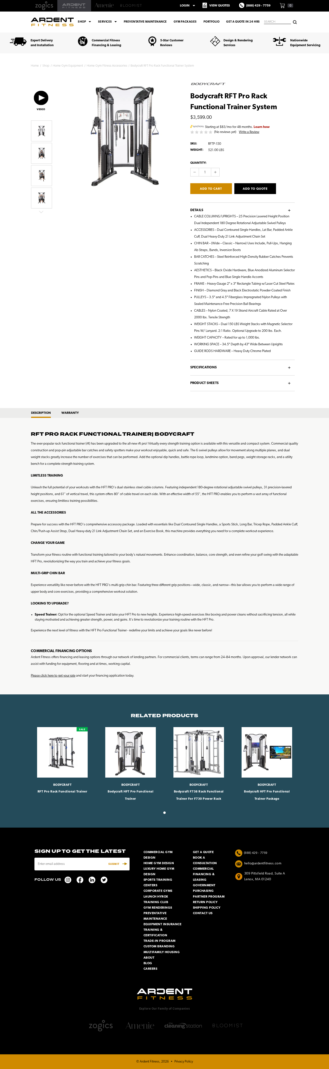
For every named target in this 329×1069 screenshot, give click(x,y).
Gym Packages (185, 21)
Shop (85, 22)
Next (41, 212)
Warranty (70, 413)
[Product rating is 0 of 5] (201, 132)
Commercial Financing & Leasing (204, 874)
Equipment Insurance (163, 924)
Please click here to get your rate (53, 676)
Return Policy (205, 902)
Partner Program (209, 896)
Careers (151, 968)
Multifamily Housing (162, 952)
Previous (41, 116)
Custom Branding (159, 946)
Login (188, 5)
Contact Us (203, 913)
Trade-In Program (160, 941)
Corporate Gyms (158, 891)
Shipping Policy (207, 907)
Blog (148, 963)
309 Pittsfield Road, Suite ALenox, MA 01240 (264, 876)
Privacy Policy (183, 1061)
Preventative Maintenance (145, 21)
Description (41, 413)
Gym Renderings (158, 907)
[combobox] (277, 22)
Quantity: (198, 162)
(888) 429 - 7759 (255, 853)
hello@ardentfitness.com (263, 863)
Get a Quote (203, 852)
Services (108, 22)
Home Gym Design (159, 863)
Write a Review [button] (249, 132)
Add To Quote (255, 188)
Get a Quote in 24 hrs (243, 21)
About (149, 957)
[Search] (294, 22)
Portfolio (212, 21)
